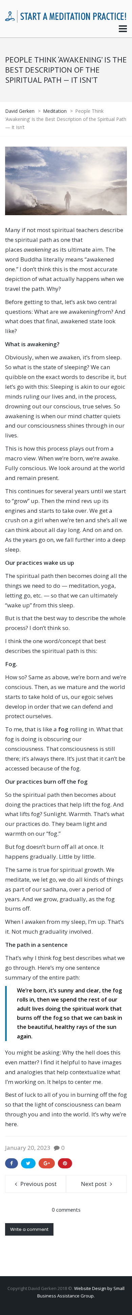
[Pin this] (65, 1163)
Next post (94, 1184)
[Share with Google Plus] (47, 1163)
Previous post (38, 1184)
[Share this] (11, 1163)
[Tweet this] (28, 1163)
